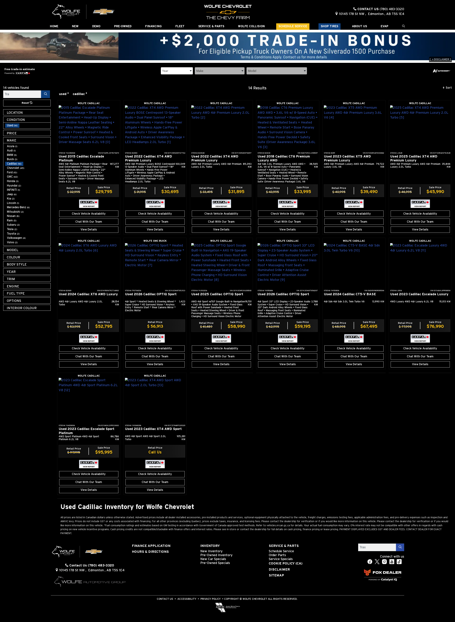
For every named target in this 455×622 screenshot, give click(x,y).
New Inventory (211, 551)
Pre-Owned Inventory (216, 555)
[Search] (45, 94)
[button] (54, 26)
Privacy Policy (210, 599)
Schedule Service (281, 551)
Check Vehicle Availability (89, 213)
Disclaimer (279, 569)
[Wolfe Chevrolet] (83, 11)
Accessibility (186, 599)
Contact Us (165, 599)
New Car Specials (213, 559)
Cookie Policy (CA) (286, 563)
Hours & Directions (150, 551)
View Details (89, 229)
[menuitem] (28, 125)
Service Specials (281, 559)
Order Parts (277, 555)
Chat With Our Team (88, 221)
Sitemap (276, 575)
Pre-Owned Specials (215, 563)
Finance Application (151, 546)
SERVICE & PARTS (284, 546)
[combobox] (176, 70)
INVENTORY (210, 546)
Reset (26, 103)
